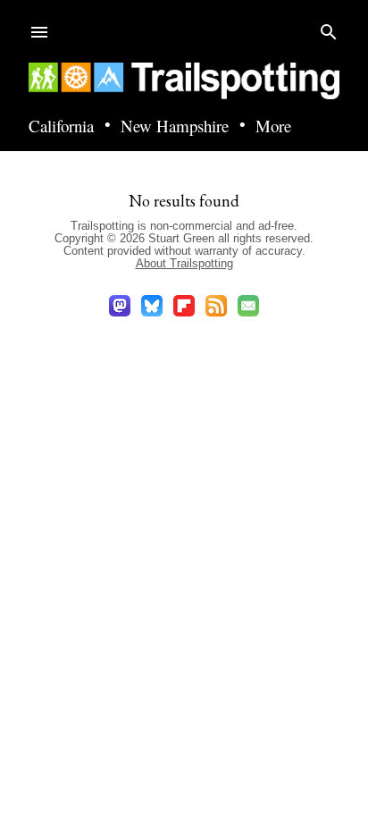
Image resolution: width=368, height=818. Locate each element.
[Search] (328, 28)
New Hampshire (175, 126)
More (273, 126)
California (61, 126)
